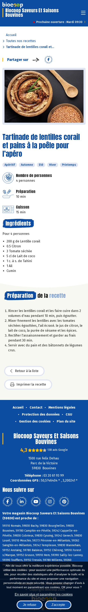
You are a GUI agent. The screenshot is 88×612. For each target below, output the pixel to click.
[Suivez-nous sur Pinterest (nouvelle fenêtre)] (64, 502)
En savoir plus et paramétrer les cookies (44, 594)
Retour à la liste (26, 371)
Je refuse (29, 604)
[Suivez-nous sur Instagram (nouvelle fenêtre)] (50, 502)
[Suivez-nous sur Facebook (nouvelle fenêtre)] (7, 502)
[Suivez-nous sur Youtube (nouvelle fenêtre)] (36, 502)
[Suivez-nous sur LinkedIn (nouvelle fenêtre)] (22, 502)
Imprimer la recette (31, 384)
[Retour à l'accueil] (12, 5)
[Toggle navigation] (83, 14)
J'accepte (58, 604)
